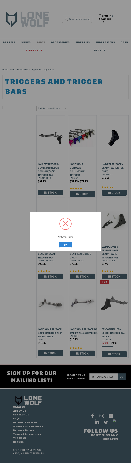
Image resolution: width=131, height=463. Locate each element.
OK (65, 244)
